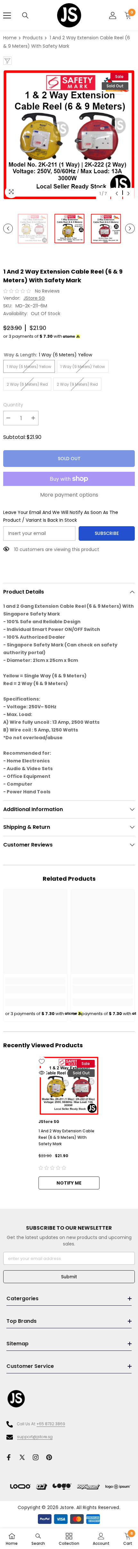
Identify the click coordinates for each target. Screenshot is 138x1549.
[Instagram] (35, 1457)
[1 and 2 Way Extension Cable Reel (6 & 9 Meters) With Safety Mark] (69, 1086)
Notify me (69, 1183)
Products (33, 37)
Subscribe (107, 533)
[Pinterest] (49, 1457)
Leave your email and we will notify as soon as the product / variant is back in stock (60, 516)
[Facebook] (8, 1457)
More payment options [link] (69, 495)
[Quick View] (42, 1073)
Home (10, 37)
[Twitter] (22, 1457)
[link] (35, 989)
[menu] (7, 15)
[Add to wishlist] (42, 1061)
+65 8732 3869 (51, 1424)
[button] (116, 193)
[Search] (25, 15)
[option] (69, 134)
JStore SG (34, 298)
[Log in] (112, 15)
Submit (69, 1276)
